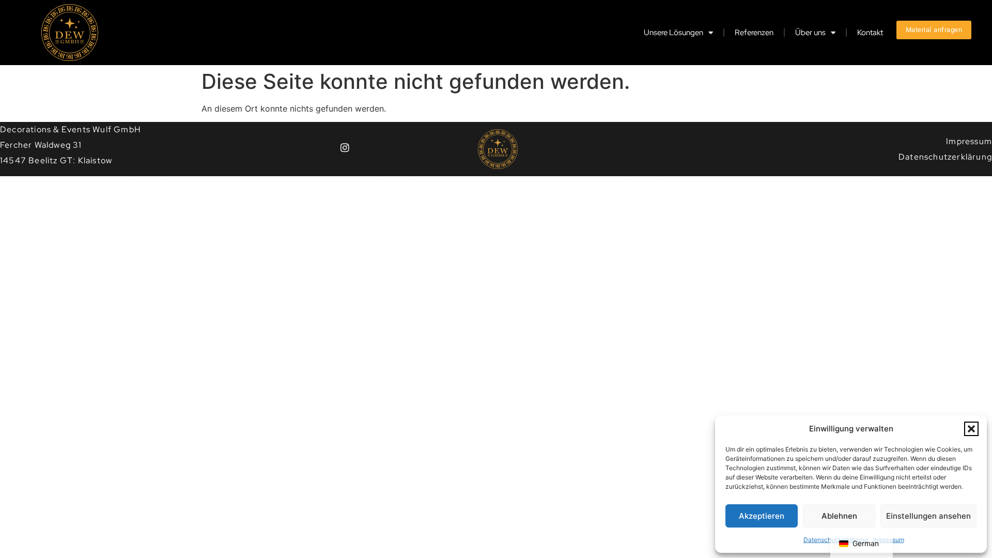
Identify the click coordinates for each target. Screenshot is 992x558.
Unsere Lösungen (673, 32)
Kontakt (870, 32)
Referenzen (754, 32)
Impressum (969, 141)
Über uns (810, 32)
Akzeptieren (761, 516)
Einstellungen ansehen (928, 516)
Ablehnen (839, 516)
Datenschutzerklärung (945, 156)
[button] (971, 429)
